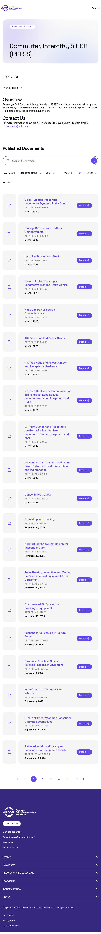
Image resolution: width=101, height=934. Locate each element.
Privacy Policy (9, 920)
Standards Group (29, 173)
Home (14, 26)
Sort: (68, 172)
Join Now (10, 823)
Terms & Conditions (11, 925)
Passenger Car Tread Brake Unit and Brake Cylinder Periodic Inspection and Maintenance (47, 466)
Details (82, 205)
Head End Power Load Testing (43, 256)
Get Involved (9, 847)
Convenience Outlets (38, 494)
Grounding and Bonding (39, 519)
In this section (10, 88)
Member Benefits (11, 832)
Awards (6, 842)
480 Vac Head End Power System (46, 338)
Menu (94, 8)
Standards (28, 26)
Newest (89, 173)
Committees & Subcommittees (18, 837)
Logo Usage (8, 915)
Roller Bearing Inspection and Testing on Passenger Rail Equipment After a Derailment (48, 576)
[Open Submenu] (97, 857)
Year (48, 173)
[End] (84, 779)
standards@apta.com (17, 126)
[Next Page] (76, 779)
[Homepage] (11, 8)
